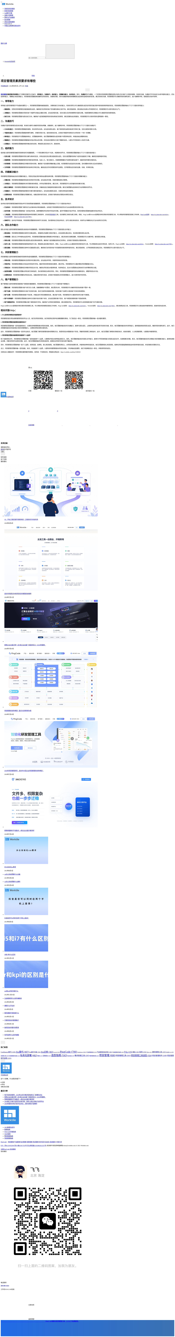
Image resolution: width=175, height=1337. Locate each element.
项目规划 (52, 214)
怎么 (149, 1052)
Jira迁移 (47, 1052)
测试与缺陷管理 (9, 22)
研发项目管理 (8, 11)
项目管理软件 (159, 1056)
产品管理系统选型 (104, 1052)
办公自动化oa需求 (10, 867)
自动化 (47, 1142)
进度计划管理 (8, 15)
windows (81, 1052)
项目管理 (4, 94)
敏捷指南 (7, 1129)
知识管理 (7, 19)
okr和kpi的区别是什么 (11, 991)
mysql (57, 1052)
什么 (128, 1052)
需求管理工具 (82, 1056)
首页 (9, 61)
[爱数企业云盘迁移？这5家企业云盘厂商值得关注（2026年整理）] (51, 641)
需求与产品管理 (9, 17)
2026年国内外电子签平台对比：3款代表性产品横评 (20, 1103)
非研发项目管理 (9, 8)
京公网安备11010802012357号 (23, 1145)
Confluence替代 (8, 1052)
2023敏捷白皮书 (9, 1127)
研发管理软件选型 (14, 1055)
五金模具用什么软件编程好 (13, 998)
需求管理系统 (94, 1055)
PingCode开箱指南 (10, 1132)
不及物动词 (4, 86)
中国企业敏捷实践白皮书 (12, 25)
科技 (26, 86)
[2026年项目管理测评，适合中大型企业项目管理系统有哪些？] (51, 767)
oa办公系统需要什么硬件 (12, 881)
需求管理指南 (8, 1136)
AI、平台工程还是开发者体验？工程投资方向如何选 (21, 519)
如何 (143, 1052)
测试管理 (36, 1142)
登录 (2, 43)
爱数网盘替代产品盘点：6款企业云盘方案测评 (19, 830)
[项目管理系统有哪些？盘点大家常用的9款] (51, 707)
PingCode (68, 1051)
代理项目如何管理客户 (11, 1020)
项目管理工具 (123, 1056)
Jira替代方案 (8, 13)
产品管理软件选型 (118, 1052)
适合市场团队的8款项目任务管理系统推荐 (17, 593)
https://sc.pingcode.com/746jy (22, 217)
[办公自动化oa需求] (26, 863)
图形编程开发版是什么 (11, 1013)
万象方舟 (59, 1142)
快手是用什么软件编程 (11, 1035)
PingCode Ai (8, 23)
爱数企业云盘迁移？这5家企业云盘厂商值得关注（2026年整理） (25, 645)
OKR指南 (7, 1134)
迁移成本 (47, 1055)
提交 (2, 451)
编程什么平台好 (9, 1005)
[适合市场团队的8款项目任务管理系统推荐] (51, 590)
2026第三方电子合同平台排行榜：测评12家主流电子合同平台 (24, 1101)
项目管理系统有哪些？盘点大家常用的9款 (17, 710)
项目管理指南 (8, 1138)
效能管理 (29, 1142)
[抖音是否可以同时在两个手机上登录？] (26, 914)
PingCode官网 (144, 214)
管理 (40, 1055)
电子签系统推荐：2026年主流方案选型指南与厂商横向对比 (23, 1095)
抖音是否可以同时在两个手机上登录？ (16, 918)
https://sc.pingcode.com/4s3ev (159, 214)
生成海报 (31, 425)
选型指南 (59, 1055)
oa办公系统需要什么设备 (12, 874)
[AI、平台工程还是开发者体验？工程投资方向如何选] (51, 516)
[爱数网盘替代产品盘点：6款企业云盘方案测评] (51, 827)
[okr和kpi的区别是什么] (26, 987)
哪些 (136, 1052)
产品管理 (17, 1142)
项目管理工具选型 (141, 1055)
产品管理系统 (91, 1052)
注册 (5, 43)
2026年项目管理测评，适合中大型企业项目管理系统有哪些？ (24, 770)
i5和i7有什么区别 (9, 954)
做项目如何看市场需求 (11, 1027)
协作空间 (42, 1142)
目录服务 (53, 1142)
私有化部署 (28, 1055)
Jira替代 (22, 1052)
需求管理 (71, 1055)
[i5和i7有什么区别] (26, 951)
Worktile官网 (8, 217)
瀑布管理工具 (159, 1052)
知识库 (169, 1052)
